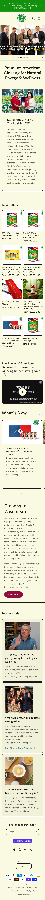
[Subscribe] (36, 832)
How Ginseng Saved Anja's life (18, 748)
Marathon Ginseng (21, 884)
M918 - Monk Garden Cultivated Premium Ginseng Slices (10, 340)
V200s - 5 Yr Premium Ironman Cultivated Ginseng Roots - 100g (11, 269)
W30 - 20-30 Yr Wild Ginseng (10, 303)
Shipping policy (31, 891)
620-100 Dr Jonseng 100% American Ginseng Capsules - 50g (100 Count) (33, 305)
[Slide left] (17, 493)
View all (40, 414)
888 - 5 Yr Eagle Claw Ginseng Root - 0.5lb (11, 234)
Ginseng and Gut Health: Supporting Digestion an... (19, 449)
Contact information (23, 894)
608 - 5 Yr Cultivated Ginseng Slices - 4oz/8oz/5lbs (31, 269)
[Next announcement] (40, 5)
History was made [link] (30, 47)
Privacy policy (32, 887)
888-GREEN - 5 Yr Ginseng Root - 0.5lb (31, 339)
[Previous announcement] (4, 5)
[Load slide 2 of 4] (21, 57)
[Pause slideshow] (42, 57)
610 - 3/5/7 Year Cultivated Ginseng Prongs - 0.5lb (31, 235)
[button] (5, 18)
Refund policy (20, 887)
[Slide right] (28, 493)
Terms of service (17, 891)
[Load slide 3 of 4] (24, 57)
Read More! (13, 595)
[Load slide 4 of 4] (27, 57)
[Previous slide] (13, 57)
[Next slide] (31, 57)
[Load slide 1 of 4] (18, 57)
